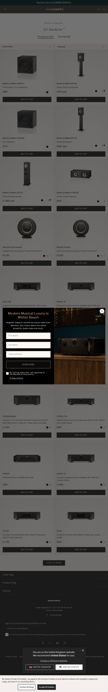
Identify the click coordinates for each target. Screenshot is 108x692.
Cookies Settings (26, 687)
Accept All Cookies (46, 687)
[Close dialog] (83, 650)
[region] (54, 683)
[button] (69, 667)
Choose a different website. (54, 661)
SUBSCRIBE (28, 365)
